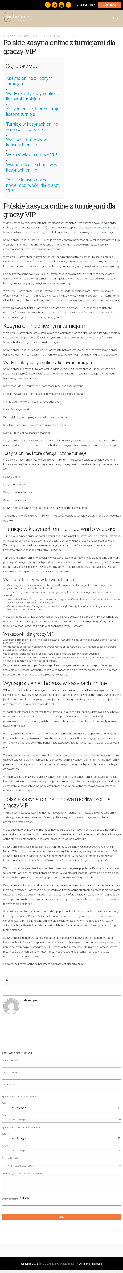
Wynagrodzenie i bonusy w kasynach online (31, 167)
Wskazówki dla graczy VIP (31, 154)
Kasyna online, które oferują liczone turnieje (32, 111)
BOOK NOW (109, 4)
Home (115, 18)
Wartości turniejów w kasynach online (26, 142)
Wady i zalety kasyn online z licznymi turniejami (33, 96)
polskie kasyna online (104, 227)
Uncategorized (64, 36)
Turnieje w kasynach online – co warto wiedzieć (32, 126)
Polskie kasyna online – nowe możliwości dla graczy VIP (33, 185)
